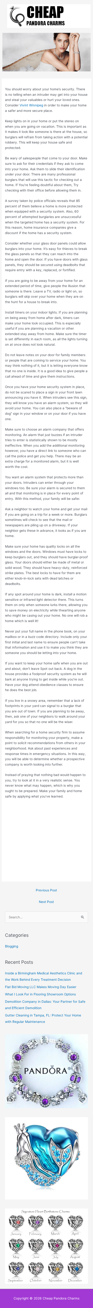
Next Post (46, 902)
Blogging (11, 946)
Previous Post (46, 890)
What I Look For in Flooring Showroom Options (40, 994)
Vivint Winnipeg (31, 105)
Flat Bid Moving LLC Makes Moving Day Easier (40, 987)
